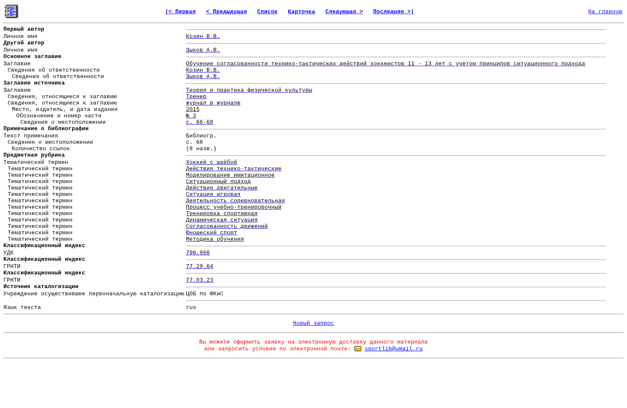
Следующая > (344, 12)
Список (267, 12)
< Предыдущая (226, 12)
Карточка (301, 12)
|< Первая (180, 12)
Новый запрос (313, 323)
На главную (605, 12)
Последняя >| (393, 12)
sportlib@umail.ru (394, 349)
